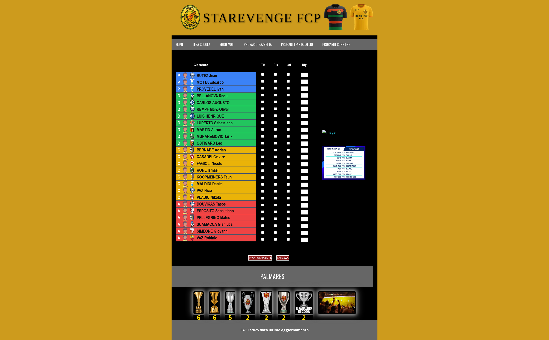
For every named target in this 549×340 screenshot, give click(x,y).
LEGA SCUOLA (201, 44)
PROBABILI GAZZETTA (258, 44)
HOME (179, 44)
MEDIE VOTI (227, 44)
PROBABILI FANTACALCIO (297, 44)
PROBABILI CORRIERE (336, 44)
